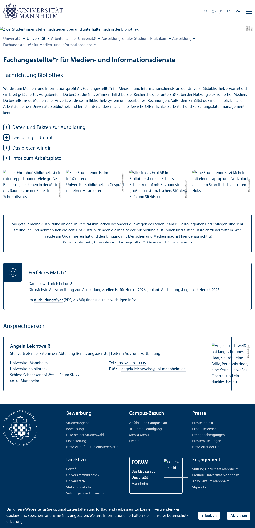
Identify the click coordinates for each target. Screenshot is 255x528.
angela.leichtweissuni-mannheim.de (153, 369)
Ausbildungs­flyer (48, 300)
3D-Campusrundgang (145, 429)
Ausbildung (182, 39)
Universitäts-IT (77, 481)
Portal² (71, 469)
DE (222, 11)
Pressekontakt (202, 423)
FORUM (140, 462)
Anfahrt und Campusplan (148, 423)
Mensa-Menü (139, 435)
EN (229, 11)
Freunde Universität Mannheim (215, 475)
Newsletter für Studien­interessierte (92, 447)
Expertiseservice (204, 429)
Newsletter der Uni (206, 447)
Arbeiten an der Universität (74, 39)
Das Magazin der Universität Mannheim (144, 478)
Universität (12, 39)
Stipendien (200, 487)
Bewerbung (75, 429)
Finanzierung (76, 441)
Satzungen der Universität (86, 493)
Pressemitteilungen (206, 441)
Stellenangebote (78, 487)
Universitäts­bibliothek (82, 475)
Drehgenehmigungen (208, 435)
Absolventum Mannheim (211, 481)
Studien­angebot (78, 423)
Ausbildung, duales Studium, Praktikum (134, 39)
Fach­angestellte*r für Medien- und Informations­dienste (49, 45)
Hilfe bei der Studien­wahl (85, 435)
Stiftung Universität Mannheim (215, 469)
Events (134, 441)
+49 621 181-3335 (131, 363)
